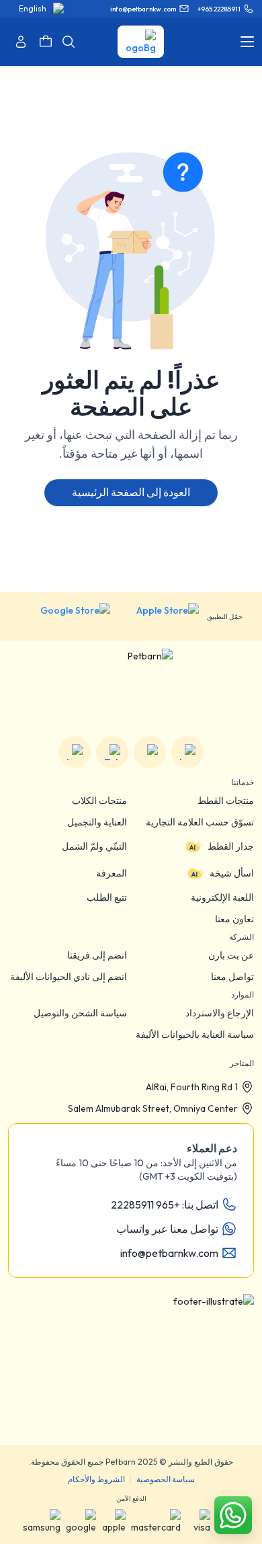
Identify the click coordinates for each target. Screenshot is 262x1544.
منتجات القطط (226, 801)
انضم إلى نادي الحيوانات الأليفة (68, 977)
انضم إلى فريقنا (97, 955)
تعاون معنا (234, 919)
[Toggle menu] (247, 41)
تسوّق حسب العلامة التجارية (200, 822)
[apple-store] (158, 616)
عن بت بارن (231, 955)
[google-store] (64, 616)
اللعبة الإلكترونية (222, 897)
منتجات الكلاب (99, 801)
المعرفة (111, 873)
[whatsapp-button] (233, 1515)
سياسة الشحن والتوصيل (80, 1013)
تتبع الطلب (107, 897)
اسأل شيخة (232, 873)
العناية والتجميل (97, 822)
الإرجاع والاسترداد (219, 1013)
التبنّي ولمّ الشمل (94, 846)
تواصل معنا (232, 977)
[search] (68, 41)
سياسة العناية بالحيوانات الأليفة (195, 1034)
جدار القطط (231, 846)
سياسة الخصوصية (165, 1479)
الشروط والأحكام (96, 1479)
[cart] (46, 41)
